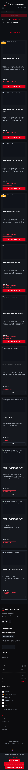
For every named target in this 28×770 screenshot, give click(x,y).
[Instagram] (3, 621)
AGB (3, 724)
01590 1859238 (7, 629)
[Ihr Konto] (21, 8)
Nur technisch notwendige (14, 764)
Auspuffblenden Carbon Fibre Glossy (13, 110)
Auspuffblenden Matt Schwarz (13, 314)
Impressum (4, 732)
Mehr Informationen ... (14, 757)
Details (14, 392)
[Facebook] (6, 621)
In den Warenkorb (14, 86)
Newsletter (4, 726)
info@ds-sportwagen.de (8, 632)
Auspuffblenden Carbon (11, 58)
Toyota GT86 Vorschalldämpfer (13, 569)
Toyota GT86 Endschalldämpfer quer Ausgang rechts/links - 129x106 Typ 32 (13, 467)
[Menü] (3, 8)
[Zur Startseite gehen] (14, 4)
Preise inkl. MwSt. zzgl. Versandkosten (9, 82)
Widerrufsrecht (5, 721)
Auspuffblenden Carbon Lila (12, 160)
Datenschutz (4, 729)
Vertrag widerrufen (8, 647)
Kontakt (3, 718)
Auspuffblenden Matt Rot (11, 263)
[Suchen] (18, 8)
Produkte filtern (15, 32)
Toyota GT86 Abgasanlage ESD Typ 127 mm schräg (13, 416)
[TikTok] (10, 621)
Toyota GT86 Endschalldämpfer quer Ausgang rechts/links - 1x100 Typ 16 (13, 518)
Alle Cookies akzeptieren (14, 768)
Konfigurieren (14, 760)
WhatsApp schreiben (8, 636)
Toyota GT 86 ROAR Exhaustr (12, 365)
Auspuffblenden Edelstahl (12, 212)
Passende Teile (14, 15)
